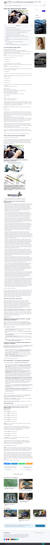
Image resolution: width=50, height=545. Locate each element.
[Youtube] (6, 539)
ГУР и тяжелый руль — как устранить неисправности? (14, 41)
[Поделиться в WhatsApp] (22, 464)
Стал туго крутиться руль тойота (11, 27)
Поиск (36, 9)
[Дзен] (14, 539)
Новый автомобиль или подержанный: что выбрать (39, 29)
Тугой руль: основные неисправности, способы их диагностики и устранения (18, 30)
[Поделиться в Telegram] (14, 464)
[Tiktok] (12, 539)
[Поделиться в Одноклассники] (29, 464)
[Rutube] (8, 539)
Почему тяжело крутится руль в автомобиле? (13, 29)
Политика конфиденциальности (39, 532)
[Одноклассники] (10, 539)
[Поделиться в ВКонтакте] (7, 464)
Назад (44, 5)
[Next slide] (44, 32)
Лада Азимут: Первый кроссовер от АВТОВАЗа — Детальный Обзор (39, 62)
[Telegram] (16, 539)
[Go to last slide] (4, 516)
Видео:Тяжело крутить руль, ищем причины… (13, 33)
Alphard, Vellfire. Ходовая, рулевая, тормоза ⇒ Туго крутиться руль (16, 44)
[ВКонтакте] (4, 539)
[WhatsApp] (17, 539)
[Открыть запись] (11, 485)
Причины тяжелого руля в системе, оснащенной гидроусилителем (16, 32)
